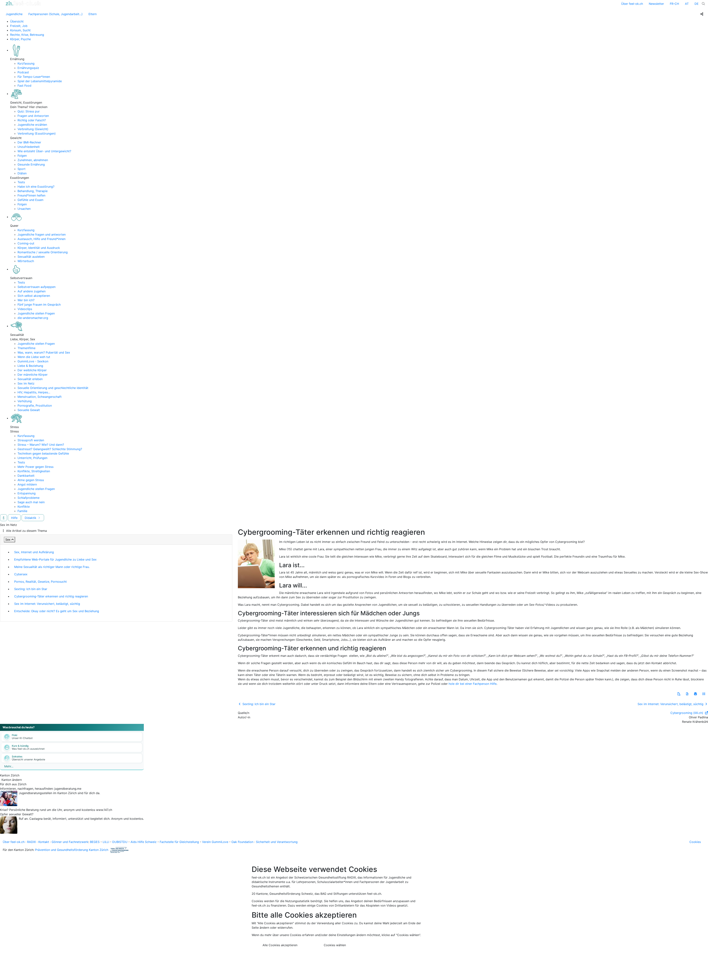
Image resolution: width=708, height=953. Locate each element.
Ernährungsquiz (28, 68)
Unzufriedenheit (29, 147)
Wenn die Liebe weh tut (34, 357)
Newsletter (656, 4)
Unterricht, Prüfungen (32, 458)
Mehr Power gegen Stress (35, 467)
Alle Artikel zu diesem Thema (26, 531)
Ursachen (24, 209)
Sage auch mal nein (31, 502)
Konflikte (24, 506)
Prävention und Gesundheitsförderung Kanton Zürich (71, 850)
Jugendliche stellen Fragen (36, 313)
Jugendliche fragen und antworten (42, 234)
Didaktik (31, 518)
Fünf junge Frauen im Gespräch (39, 304)
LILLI (106, 842)
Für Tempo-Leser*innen (34, 77)
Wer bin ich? (26, 300)
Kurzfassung (26, 63)
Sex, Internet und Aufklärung (34, 552)
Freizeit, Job (18, 26)
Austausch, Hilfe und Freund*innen (41, 239)
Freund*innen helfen (31, 195)
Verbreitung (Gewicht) (33, 129)
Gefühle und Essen (30, 200)
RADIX (31, 842)
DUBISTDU (119, 842)
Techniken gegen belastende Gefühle (43, 453)
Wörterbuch (26, 261)
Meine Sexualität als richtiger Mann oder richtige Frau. (52, 567)
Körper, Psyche (20, 39)
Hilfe (14, 518)
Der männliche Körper (33, 374)
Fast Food (24, 85)
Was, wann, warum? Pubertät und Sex (44, 352)
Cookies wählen (335, 945)
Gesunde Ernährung (31, 164)
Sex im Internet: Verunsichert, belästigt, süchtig (47, 604)
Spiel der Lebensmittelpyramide (40, 81)
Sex (8, 539)
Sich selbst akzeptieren (34, 296)
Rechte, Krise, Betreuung (27, 34)
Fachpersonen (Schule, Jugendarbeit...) (55, 14)
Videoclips (25, 309)
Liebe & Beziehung (30, 366)
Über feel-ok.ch (632, 4)
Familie (22, 511)
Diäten (22, 173)
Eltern (92, 14)
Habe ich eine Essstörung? (36, 186)
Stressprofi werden (31, 440)
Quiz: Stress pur (29, 111)
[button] (679, 693)
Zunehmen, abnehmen (33, 160)
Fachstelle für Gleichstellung (179, 842)
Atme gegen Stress (31, 480)
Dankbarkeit (26, 475)
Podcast (23, 72)
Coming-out (26, 243)
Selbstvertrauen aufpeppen (36, 287)
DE (697, 4)
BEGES (95, 842)
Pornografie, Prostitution (35, 405)
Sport (21, 169)
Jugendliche (14, 14)
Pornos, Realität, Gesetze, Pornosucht (40, 581)
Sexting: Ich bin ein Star (30, 589)
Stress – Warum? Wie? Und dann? (41, 444)
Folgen (22, 155)
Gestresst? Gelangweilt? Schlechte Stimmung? (50, 449)
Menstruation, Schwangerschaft (40, 397)
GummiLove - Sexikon (33, 361)
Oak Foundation (242, 842)
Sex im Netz (26, 383)
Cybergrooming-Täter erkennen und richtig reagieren (51, 596)
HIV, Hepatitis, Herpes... (34, 392)
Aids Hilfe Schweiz (144, 842)
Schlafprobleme (28, 498)
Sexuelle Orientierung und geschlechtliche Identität (53, 388)
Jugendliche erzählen (32, 124)
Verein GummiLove (215, 842)
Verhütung (25, 401)
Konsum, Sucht (20, 30)
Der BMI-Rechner (29, 142)
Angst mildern (27, 484)
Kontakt (43, 842)
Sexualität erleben (30, 379)
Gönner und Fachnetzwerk (70, 842)
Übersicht (17, 21)
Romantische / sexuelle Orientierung (43, 252)
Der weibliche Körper (32, 370)
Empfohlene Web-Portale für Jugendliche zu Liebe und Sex (55, 559)
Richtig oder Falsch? (32, 120)
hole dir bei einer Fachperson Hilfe (473, 684)
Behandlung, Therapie (33, 191)
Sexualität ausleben (31, 256)
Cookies (695, 842)
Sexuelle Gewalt (29, 410)
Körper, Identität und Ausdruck (39, 248)
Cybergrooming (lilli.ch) (687, 713)
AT (687, 4)
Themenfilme (26, 348)
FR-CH (674, 4)
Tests (21, 182)
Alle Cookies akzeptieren (280, 945)
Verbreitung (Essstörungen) (37, 133)
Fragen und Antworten (33, 116)
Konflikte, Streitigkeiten (34, 471)
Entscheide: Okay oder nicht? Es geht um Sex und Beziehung (56, 611)
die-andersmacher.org (33, 318)
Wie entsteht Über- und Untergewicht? (44, 151)
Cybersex (20, 574)
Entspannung (27, 493)
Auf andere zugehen (32, 291)
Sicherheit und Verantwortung (277, 842)
